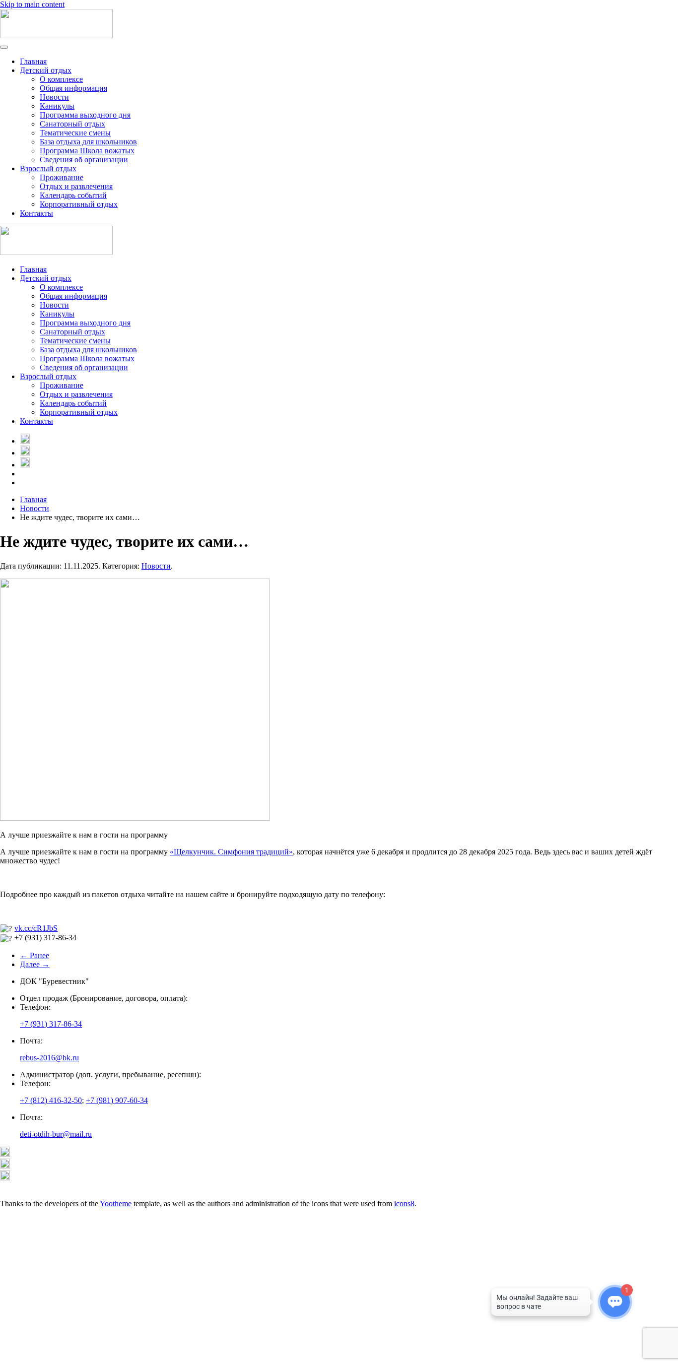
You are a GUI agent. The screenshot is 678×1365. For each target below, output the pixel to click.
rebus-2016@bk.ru (49, 1057)
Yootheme (116, 1203)
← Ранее (34, 955)
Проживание (61, 177)
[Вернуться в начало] (56, 35)
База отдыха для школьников (88, 141)
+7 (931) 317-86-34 (51, 1024)
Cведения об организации (84, 159)
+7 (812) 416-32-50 (51, 1100)
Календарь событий (73, 195)
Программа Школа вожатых (87, 150)
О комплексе (61, 79)
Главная (33, 61)
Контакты (36, 213)
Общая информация (73, 88)
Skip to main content (32, 4)
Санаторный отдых (72, 124)
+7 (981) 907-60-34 (117, 1100)
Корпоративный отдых (79, 204)
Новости (54, 97)
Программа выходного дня (85, 115)
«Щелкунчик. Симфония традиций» (231, 851)
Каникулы (57, 106)
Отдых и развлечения (76, 186)
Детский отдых (45, 70)
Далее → (35, 964)
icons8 (404, 1203)
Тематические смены (75, 133)
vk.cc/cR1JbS (36, 928)
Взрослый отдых (48, 168)
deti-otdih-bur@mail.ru (56, 1134)
